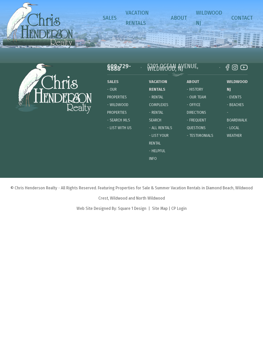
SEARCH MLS (120, 120)
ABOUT (179, 17)
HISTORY (196, 89)
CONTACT (242, 17)
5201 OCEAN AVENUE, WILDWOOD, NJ (172, 67)
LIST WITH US (121, 127)
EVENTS (235, 97)
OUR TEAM (197, 97)
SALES (110, 17)
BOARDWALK (237, 120)
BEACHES (236, 104)
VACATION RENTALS (137, 17)
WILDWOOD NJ (209, 17)
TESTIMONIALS (201, 135)
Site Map (160, 208)
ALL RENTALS (162, 127)
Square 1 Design (132, 208)
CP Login (179, 208)
